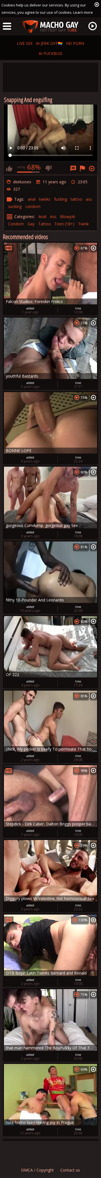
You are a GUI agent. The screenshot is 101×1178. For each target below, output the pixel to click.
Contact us (70, 1170)
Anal (42, 216)
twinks (44, 199)
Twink (83, 223)
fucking (60, 199)
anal (31, 199)
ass (89, 199)
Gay (31, 223)
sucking (15, 206)
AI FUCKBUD (50, 53)
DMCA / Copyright (37, 1170)
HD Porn (75, 43)
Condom (16, 223)
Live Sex (25, 43)
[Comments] (73, 168)
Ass (53, 216)
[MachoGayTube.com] (50, 26)
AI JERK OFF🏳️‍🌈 (49, 43)
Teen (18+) (64, 223)
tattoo (76, 199)
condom (32, 206)
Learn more (83, 12)
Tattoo (44, 223)
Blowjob (67, 216)
